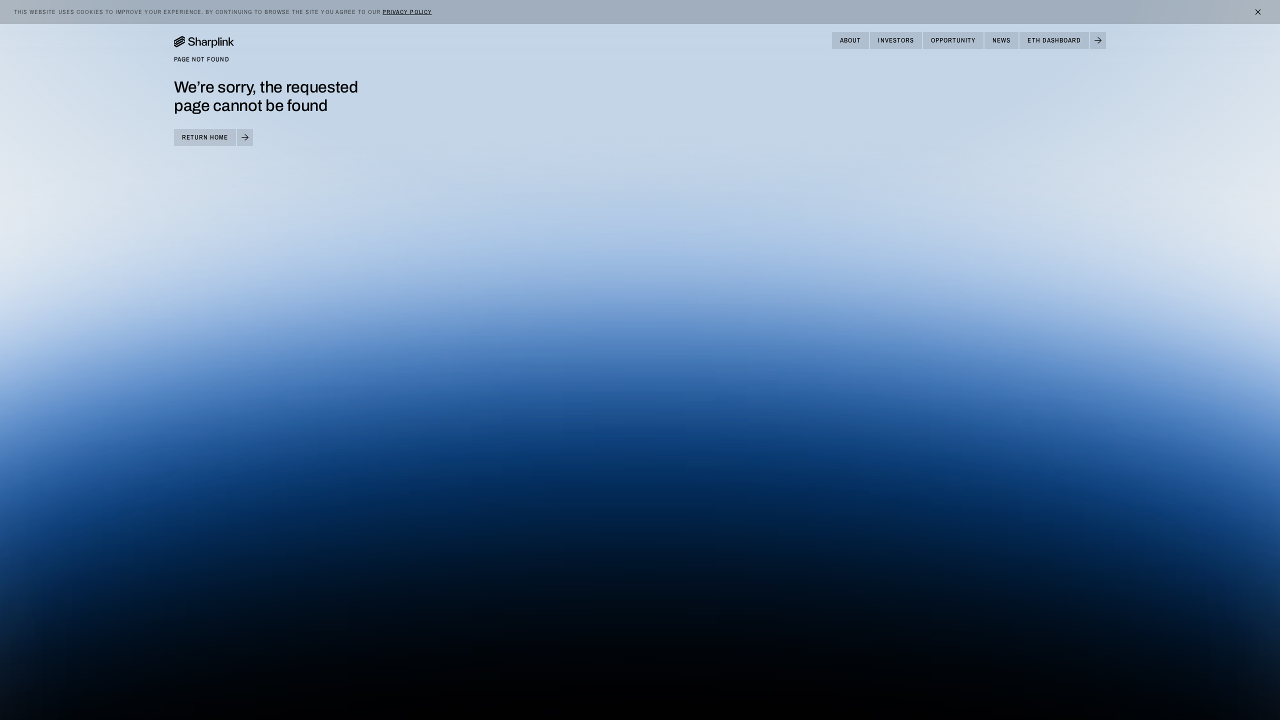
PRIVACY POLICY (407, 12)
